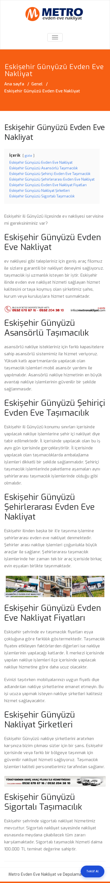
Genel (37, 84)
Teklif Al (92, 871)
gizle (28, 156)
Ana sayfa (14, 84)
